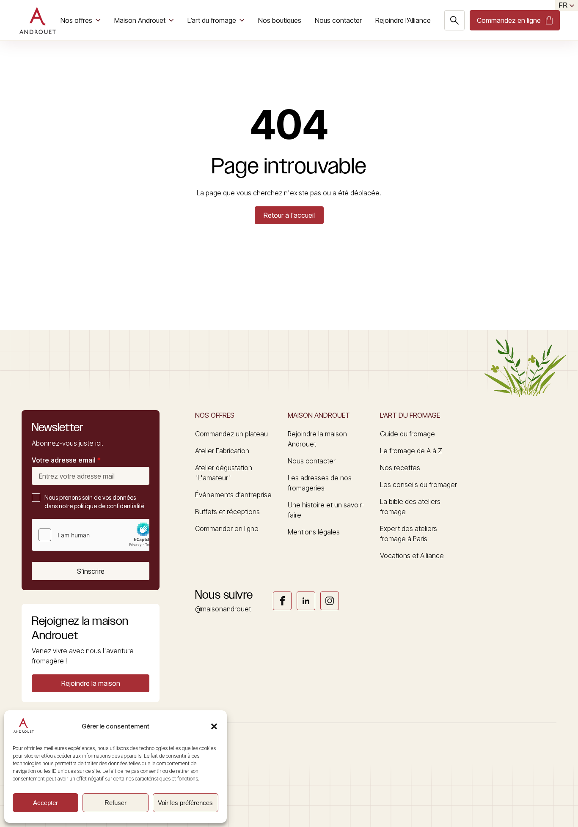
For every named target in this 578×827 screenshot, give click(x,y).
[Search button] (454, 20)
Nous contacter (338, 20)
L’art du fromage (211, 20)
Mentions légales (314, 532)
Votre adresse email (66, 460)
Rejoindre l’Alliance (403, 20)
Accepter (45, 802)
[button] (214, 726)
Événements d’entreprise (233, 494)
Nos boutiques (279, 20)
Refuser (116, 802)
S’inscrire (91, 571)
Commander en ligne (227, 528)
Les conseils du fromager (418, 484)
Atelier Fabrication (222, 450)
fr (563, 5)
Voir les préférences (185, 802)
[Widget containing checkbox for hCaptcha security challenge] (96, 535)
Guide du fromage (407, 434)
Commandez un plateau (231, 434)
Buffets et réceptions (227, 511)
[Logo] (37, 20)
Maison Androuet (139, 20)
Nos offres (76, 20)
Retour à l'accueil (289, 215)
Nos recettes (400, 467)
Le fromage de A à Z (411, 450)
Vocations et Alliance (412, 555)
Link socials (282, 600)
